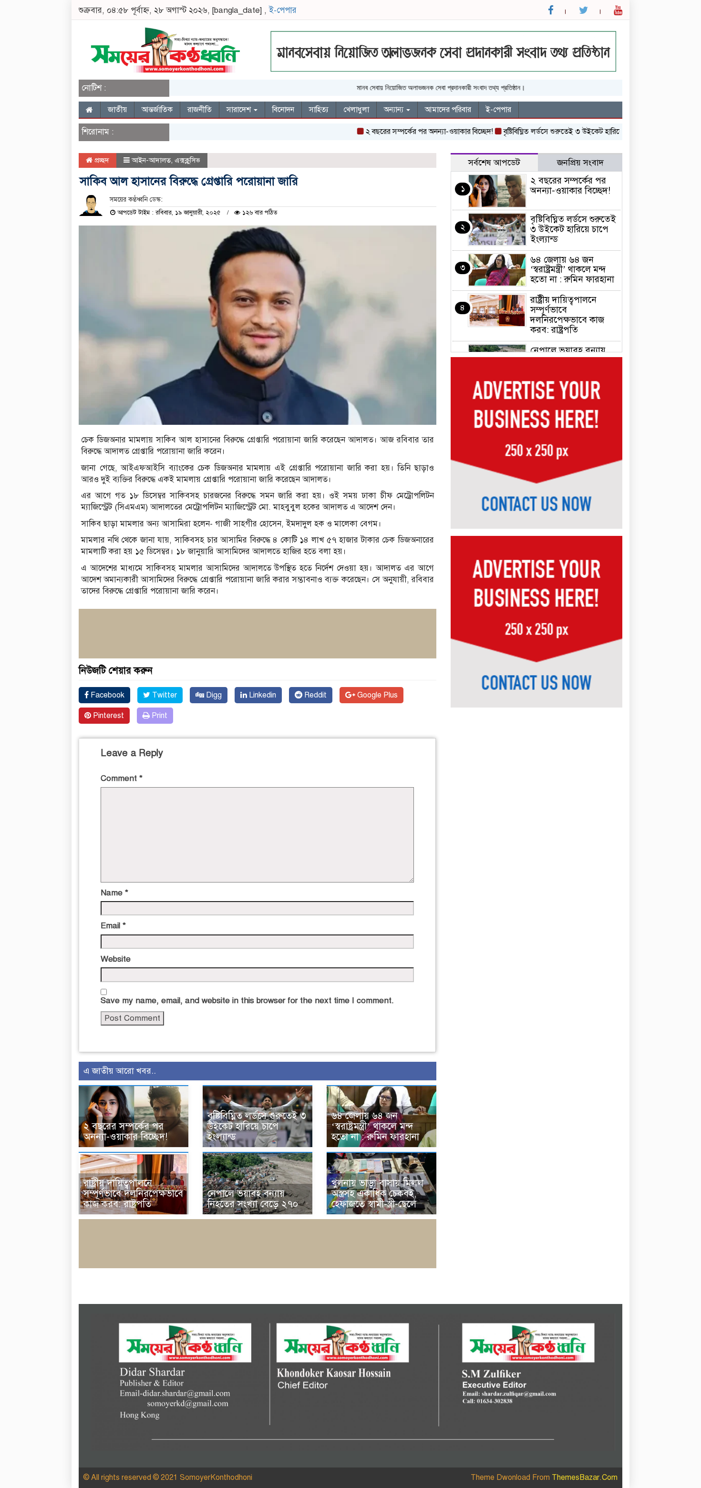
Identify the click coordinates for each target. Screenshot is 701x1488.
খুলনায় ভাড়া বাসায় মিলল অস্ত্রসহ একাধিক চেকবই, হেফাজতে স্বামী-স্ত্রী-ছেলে (377, 1193)
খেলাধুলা (356, 109)
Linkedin (261, 695)
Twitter (163, 695)
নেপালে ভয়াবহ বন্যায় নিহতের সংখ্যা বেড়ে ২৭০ (252, 1199)
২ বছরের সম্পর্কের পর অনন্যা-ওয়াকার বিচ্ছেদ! (407, 131)
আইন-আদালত (151, 160)
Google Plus (376, 695)
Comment (122, 778)
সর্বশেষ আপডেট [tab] (494, 162)
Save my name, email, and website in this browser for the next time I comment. (247, 1000)
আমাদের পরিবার (448, 109)
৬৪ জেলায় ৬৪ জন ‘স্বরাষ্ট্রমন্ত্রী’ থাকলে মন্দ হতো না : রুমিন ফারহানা (375, 1126)
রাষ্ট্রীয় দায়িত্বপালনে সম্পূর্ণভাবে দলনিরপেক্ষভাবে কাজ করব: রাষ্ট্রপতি (133, 1193)
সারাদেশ (240, 109)
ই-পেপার (283, 10)
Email (113, 926)
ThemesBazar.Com (585, 1477)
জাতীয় (117, 109)
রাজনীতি (199, 109)
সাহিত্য (319, 109)
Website (116, 959)
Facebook (106, 695)
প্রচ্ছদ (101, 160)
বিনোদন (283, 109)
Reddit (314, 695)
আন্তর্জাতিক (157, 109)
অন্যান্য (394, 109)
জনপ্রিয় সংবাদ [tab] (580, 162)
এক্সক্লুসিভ (187, 160)
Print (158, 715)
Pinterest (107, 715)
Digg (213, 695)
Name (114, 893)
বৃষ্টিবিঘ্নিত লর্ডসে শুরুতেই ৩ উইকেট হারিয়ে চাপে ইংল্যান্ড (561, 131)
